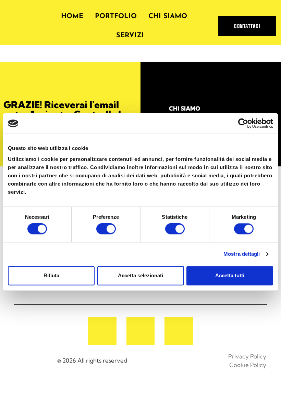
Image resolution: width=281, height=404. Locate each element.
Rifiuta (51, 275)
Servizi (130, 35)
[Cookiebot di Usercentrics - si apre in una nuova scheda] (243, 123)
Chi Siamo (167, 16)
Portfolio (116, 16)
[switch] (106, 229)
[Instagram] (140, 331)
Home (72, 16)
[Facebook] (102, 331)
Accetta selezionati (140, 275)
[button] (247, 26)
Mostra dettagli (241, 254)
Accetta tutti (229, 275)
